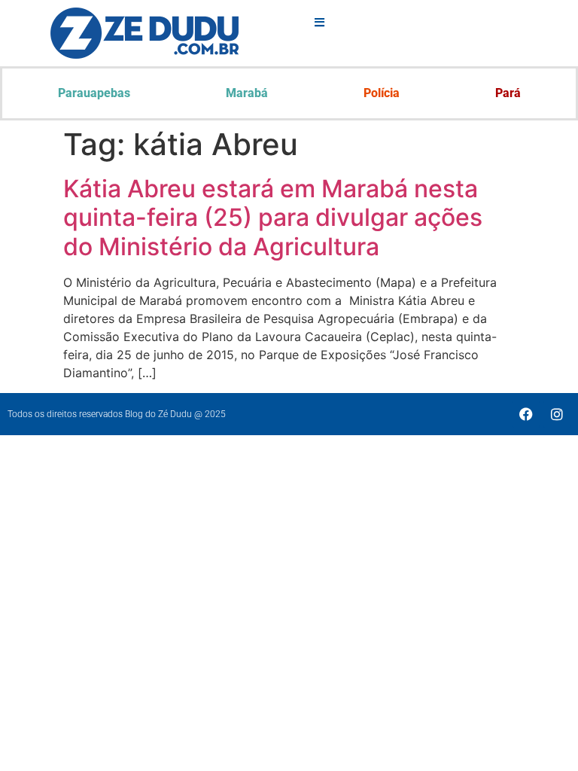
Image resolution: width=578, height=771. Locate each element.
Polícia (382, 93)
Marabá (247, 93)
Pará (508, 93)
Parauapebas (94, 93)
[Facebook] (526, 414)
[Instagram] (556, 414)
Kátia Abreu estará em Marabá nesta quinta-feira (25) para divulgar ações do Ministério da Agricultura (272, 217)
